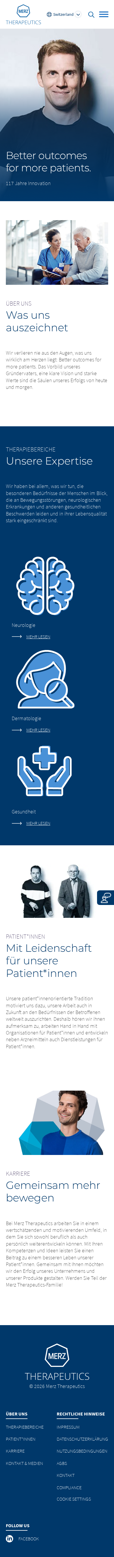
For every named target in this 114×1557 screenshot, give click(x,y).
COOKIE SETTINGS (74, 1499)
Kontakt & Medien (24, 1463)
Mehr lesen (38, 636)
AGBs (62, 1463)
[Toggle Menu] (103, 14)
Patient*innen (20, 1439)
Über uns (16, 1414)
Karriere (15, 1451)
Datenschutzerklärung (82, 1439)
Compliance (69, 1487)
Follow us (18, 1525)
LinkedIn (10, 1538)
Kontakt (66, 1475)
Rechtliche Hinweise (81, 1414)
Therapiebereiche (25, 1427)
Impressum (68, 1427)
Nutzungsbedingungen (82, 1451)
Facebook (28, 1539)
